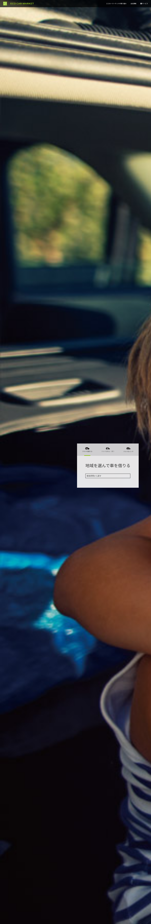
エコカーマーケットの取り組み (116, 3)
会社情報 (133, 3)
